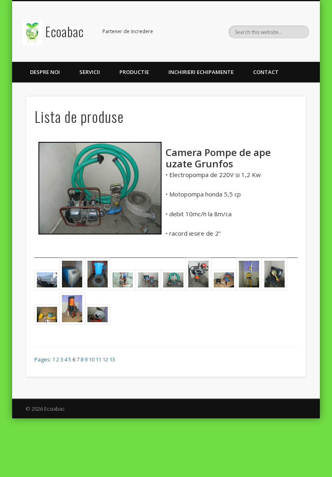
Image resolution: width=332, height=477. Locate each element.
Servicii (89, 72)
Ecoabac (64, 31)
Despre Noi (45, 72)
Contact (266, 72)
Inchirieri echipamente (201, 72)
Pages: (43, 359)
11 (98, 359)
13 (112, 359)
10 (91, 359)
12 (105, 359)
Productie (134, 72)
